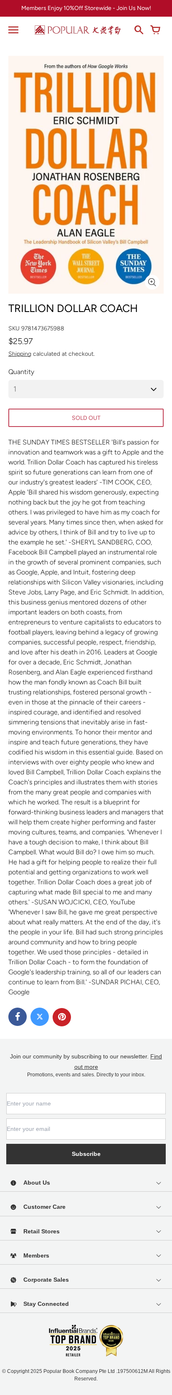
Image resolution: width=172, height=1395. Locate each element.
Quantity (21, 372)
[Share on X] (39, 1017)
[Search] (138, 30)
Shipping (19, 353)
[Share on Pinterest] (62, 1017)
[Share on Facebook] (17, 1017)
